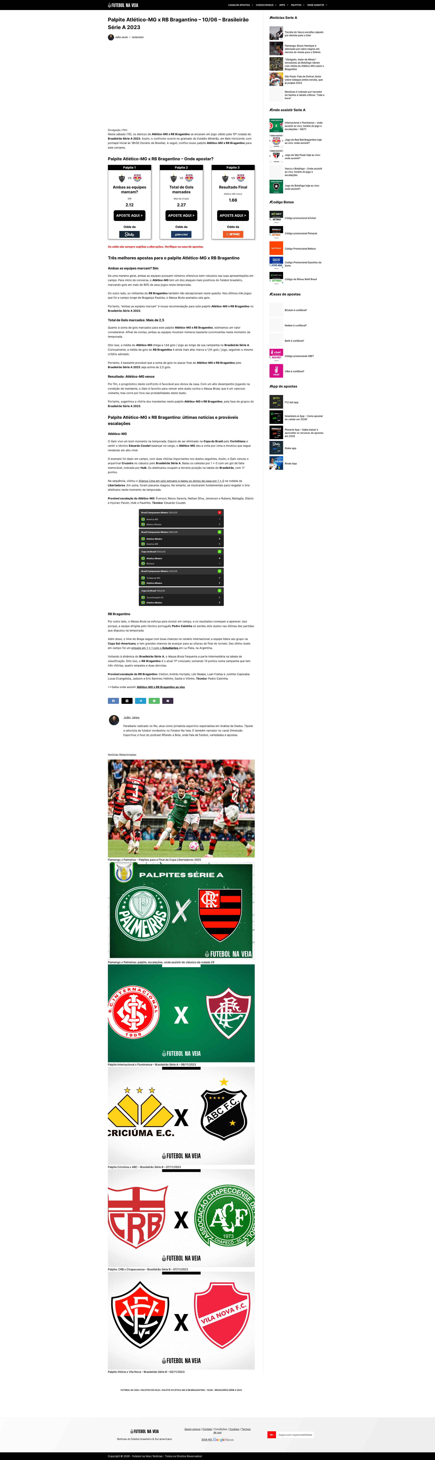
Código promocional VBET (299, 356)
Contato (207, 1429)
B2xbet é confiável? (296, 310)
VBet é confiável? (294, 371)
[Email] (167, 701)
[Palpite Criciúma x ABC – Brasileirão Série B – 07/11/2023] (181, 1116)
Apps (282, 5)
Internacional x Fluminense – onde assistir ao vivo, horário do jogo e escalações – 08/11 (304, 126)
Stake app (290, 448)
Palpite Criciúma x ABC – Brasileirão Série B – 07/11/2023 (144, 1167)
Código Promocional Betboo (300, 248)
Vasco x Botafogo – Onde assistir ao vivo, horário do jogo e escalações (303, 171)
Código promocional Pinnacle (301, 233)
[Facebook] (113, 701)
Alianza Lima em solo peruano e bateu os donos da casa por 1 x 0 (181, 481)
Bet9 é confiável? (294, 340)
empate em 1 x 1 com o (155, 648)
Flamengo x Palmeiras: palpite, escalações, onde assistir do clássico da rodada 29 (161, 962)
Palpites (296, 5)
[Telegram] (140, 701)
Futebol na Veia (130, 1390)
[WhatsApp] (154, 701)
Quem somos (192, 1429)
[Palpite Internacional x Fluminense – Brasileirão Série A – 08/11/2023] (181, 1013)
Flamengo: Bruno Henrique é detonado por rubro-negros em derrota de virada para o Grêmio (302, 49)
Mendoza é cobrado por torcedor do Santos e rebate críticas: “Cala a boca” (304, 95)
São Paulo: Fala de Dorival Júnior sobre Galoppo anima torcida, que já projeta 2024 (304, 79)
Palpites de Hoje (150, 1390)
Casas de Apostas (239, 5)
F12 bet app (291, 402)
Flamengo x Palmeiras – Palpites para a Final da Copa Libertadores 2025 (154, 859)
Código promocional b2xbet (300, 218)
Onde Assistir (315, 5)
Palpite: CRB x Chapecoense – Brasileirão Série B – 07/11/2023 (148, 1269)
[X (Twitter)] (127, 701)
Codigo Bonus (264, 5)
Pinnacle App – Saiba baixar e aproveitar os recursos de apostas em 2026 (304, 432)
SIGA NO (207, 1439)
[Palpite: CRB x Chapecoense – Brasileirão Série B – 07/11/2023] (181, 1218)
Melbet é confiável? (296, 325)
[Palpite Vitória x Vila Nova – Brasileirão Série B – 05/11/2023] (181, 1321)
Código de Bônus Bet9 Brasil (301, 279)
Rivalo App (291, 463)
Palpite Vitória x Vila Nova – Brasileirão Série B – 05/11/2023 (146, 1371)
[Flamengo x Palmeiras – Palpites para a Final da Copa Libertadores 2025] (181, 808)
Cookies (234, 1429)
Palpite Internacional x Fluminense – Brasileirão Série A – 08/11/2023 (152, 1064)
